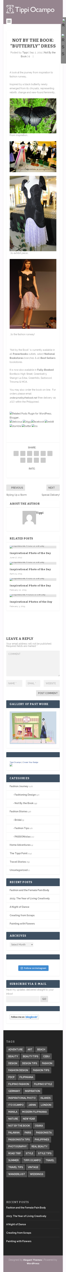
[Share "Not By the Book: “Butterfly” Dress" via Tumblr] (36, 453)
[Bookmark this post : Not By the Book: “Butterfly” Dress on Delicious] (16, 421)
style (29, 1153)
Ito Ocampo (16, 1105)
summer (13, 1160)
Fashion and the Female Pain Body (29, 890)
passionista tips (19, 1139)
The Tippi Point (18, 853)
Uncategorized (18, 870)
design (12, 1063)
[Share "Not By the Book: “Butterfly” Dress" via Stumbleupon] (29, 460)
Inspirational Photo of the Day (30, 553)
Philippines (42, 1139)
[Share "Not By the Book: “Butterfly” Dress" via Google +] (29, 453)
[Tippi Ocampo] (11, 765)
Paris (28, 1132)
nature (13, 1118)
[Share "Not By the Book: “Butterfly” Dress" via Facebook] (16, 453)
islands (45, 1098)
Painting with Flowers (22, 923)
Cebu (46, 1056)
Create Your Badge (30, 762)
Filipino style (43, 1084)
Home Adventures (20, 845)
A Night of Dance (19, 907)
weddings (36, 1174)
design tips (29, 1063)
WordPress (33, 1263)
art (30, 1049)
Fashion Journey (19, 786)
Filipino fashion (18, 1084)
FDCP (11, 1077)
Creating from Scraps (22, 915)
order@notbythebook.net (23, 397)
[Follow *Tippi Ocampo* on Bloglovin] (24, 1018)
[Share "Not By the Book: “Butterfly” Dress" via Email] (36, 460)
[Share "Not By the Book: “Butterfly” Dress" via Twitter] (22, 453)
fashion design (18, 1070)
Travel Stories (18, 861)
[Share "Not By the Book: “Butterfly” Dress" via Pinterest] (43, 453)
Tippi (25, 52)
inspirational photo (22, 1098)
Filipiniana (26, 1077)
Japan (32, 1105)
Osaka (39, 1125)
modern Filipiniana (34, 1111)
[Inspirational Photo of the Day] (33, 547)
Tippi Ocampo (15, 762)
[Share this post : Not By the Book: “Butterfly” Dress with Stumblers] (15, 426)
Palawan (14, 1132)
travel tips (15, 1167)
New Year (29, 1118)
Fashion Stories (18, 811)
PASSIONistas (22, 836)
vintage (33, 1167)
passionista (44, 1132)
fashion (47, 1063)
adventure (15, 1049)
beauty (13, 1056)
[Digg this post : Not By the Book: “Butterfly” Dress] (27, 421)
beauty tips (30, 1056)
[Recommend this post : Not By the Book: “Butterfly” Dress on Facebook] (37, 421)
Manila (12, 1111)
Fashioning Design (25, 794)
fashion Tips (41, 1070)
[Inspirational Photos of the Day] (33, 595)
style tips (44, 1153)
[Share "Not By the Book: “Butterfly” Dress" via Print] (43, 460)
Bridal (18, 820)
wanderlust (16, 1174)
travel (50, 1160)
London (46, 1105)
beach (41, 1049)
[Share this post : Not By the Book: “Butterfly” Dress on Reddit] (49, 421)
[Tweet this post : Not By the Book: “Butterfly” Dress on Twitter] (26, 426)
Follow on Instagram (35, 968)
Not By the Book (24, 803)
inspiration (32, 1091)
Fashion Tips (22, 828)
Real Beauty (39, 1146)
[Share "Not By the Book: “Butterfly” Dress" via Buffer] (22, 460)
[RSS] (63, 45)
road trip (14, 1153)
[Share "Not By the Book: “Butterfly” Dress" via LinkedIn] (50, 453)
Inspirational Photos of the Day (31, 601)
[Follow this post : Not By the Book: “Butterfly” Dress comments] (35, 426)
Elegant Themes (32, 1260)
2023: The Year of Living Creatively (30, 898)
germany (14, 1091)
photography (17, 1146)
